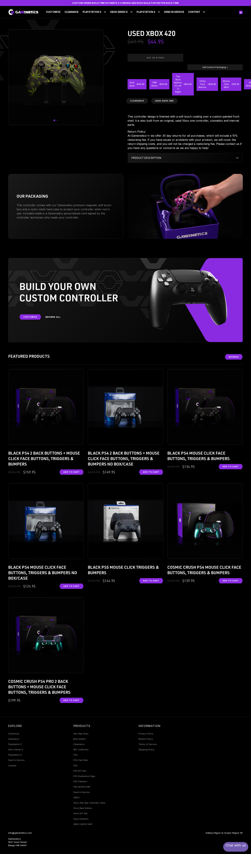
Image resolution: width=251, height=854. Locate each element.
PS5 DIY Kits (79, 771)
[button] (54, 120)
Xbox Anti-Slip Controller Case (89, 803)
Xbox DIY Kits (80, 813)
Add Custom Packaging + (215, 67)
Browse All (53, 317)
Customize (53, 12)
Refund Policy (145, 739)
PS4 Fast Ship (80, 760)
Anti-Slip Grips (80, 733)
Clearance (72, 12)
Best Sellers (79, 739)
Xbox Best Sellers (82, 808)
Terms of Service (147, 744)
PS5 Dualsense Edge (84, 776)
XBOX (76, 797)
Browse (234, 357)
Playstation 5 (15, 744)
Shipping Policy (146, 749)
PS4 (75, 755)
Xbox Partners (80, 819)
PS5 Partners (80, 781)
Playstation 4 (15, 755)
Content (12, 765)
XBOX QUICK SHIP (82, 824)
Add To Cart (71, 472)
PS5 (75, 765)
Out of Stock (155, 58)
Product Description (146, 158)
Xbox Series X (15, 749)
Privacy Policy (145, 733)
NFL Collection (80, 749)
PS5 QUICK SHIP (81, 786)
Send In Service (174, 12)
